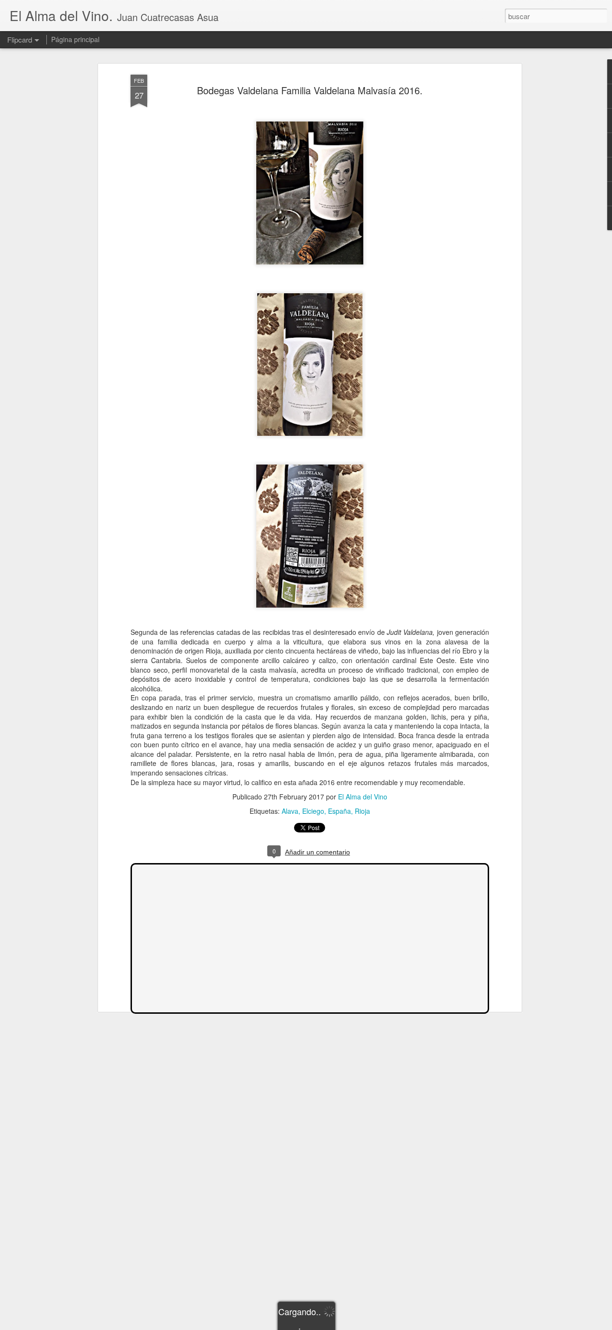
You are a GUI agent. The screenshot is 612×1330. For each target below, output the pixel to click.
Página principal (75, 39)
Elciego (313, 811)
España (339, 811)
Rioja (362, 811)
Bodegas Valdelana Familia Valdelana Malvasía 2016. (310, 90)
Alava (290, 811)
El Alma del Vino (362, 796)
